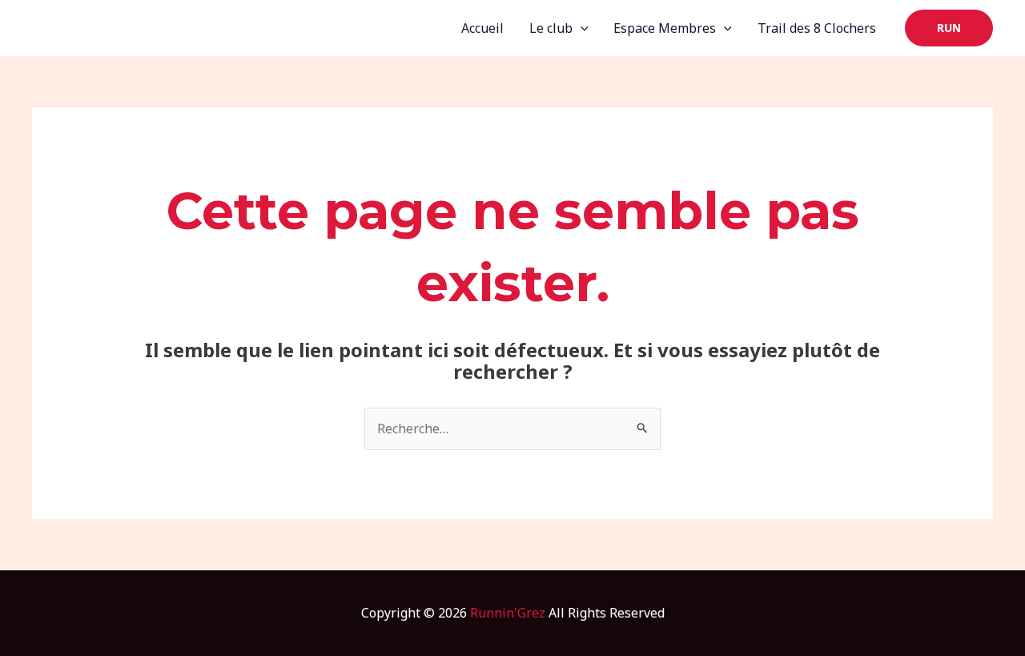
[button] (949, 28)
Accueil (482, 28)
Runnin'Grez (507, 613)
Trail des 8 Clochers (817, 28)
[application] (581, 28)
